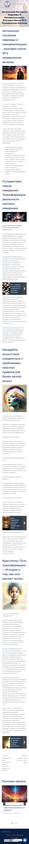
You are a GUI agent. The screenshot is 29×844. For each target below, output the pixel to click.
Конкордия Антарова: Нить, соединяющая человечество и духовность (14, 807)
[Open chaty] (25, 840)
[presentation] (14, 793)
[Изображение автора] (4, 813)
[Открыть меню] (24, 4)
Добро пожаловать (17, 835)
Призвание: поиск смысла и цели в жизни (22, 759)
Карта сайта (14, 838)
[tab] (11, 823)
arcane (9, 813)
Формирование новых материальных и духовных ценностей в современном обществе (6, 763)
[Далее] (25, 803)
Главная (8, 835)
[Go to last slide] (4, 803)
